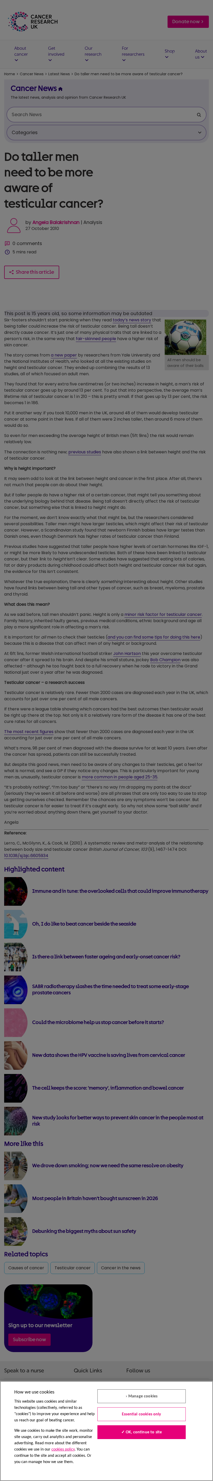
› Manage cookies (142, 1396)
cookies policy (63, 1449)
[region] (106, 1431)
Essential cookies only (141, 1414)
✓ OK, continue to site (141, 1432)
